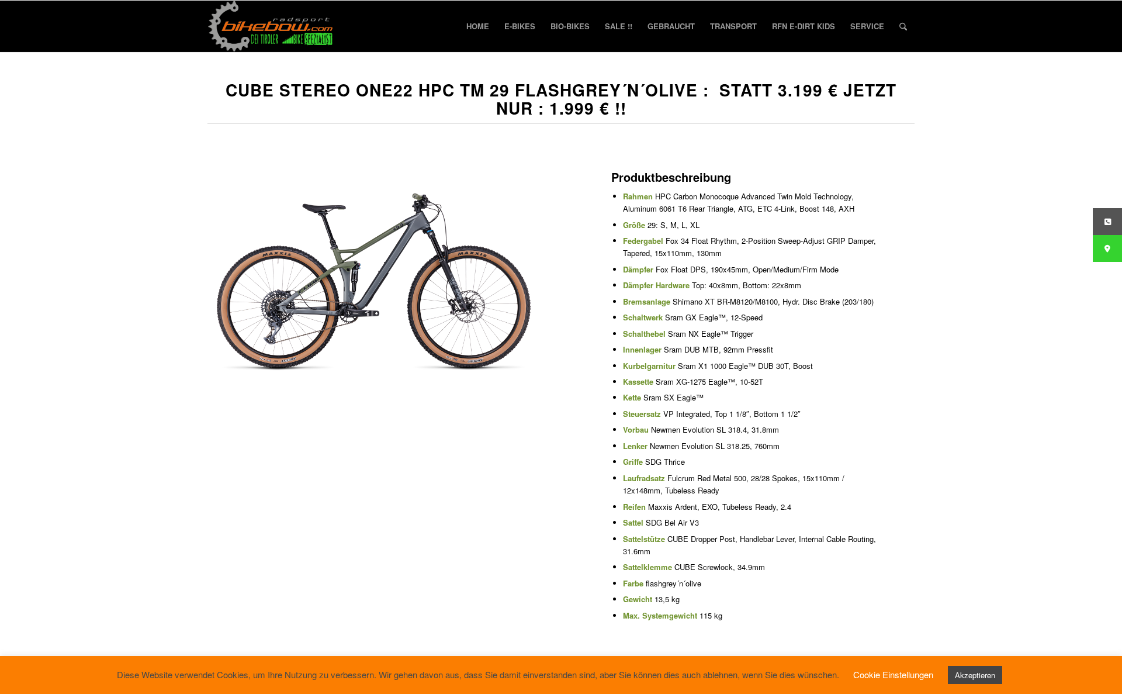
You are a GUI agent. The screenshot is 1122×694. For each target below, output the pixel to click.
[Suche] (903, 26)
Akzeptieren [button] (975, 675)
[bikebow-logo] (270, 26)
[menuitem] (478, 26)
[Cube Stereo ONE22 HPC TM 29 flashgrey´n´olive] (373, 272)
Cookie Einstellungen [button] (893, 674)
